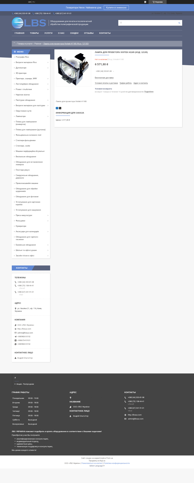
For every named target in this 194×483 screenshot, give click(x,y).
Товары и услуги (24, 44)
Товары (34, 33)
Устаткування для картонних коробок (28, 203)
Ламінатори (21, 116)
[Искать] (179, 23)
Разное (38, 44)
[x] (60, 109)
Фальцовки (20, 221)
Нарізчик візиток (23, 95)
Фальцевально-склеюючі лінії (28, 135)
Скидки (74, 33)
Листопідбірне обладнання (27, 84)
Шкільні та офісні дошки (26, 250)
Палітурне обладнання (25, 100)
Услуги (48, 33)
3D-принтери (21, 73)
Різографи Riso (22, 57)
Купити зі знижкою (116, 7)
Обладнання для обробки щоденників (26, 190)
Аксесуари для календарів (27, 231)
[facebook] (57, 109)
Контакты (105, 33)
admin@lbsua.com (25, 333)
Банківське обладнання (26, 245)
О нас (61, 33)
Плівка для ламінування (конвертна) (26, 123)
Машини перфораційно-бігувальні (30, 151)
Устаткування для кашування (28, 210)
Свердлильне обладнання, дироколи (27, 176)
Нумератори (21, 226)
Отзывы (89, 33)
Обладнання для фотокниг (27, 197)
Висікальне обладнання (26, 157)
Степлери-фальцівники (26, 140)
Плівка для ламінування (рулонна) (30, 130)
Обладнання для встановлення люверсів (29, 163)
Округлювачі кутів (23, 111)
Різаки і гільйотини (24, 89)
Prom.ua (109, 458)
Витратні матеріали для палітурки (30, 105)
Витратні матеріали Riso (26, 62)
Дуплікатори (21, 68)
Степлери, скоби (23, 146)
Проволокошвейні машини (27, 183)
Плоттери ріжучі (23, 170)
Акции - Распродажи (25, 384)
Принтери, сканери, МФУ (26, 78)
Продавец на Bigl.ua (97, 461)
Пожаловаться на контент (92, 463)
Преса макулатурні (24, 215)
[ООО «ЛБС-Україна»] (29, 23)
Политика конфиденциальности (117, 463)
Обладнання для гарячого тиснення (27, 238)
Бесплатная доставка (104, 78)
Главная (19, 33)
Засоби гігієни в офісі (25, 256)
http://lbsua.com (24, 329)
